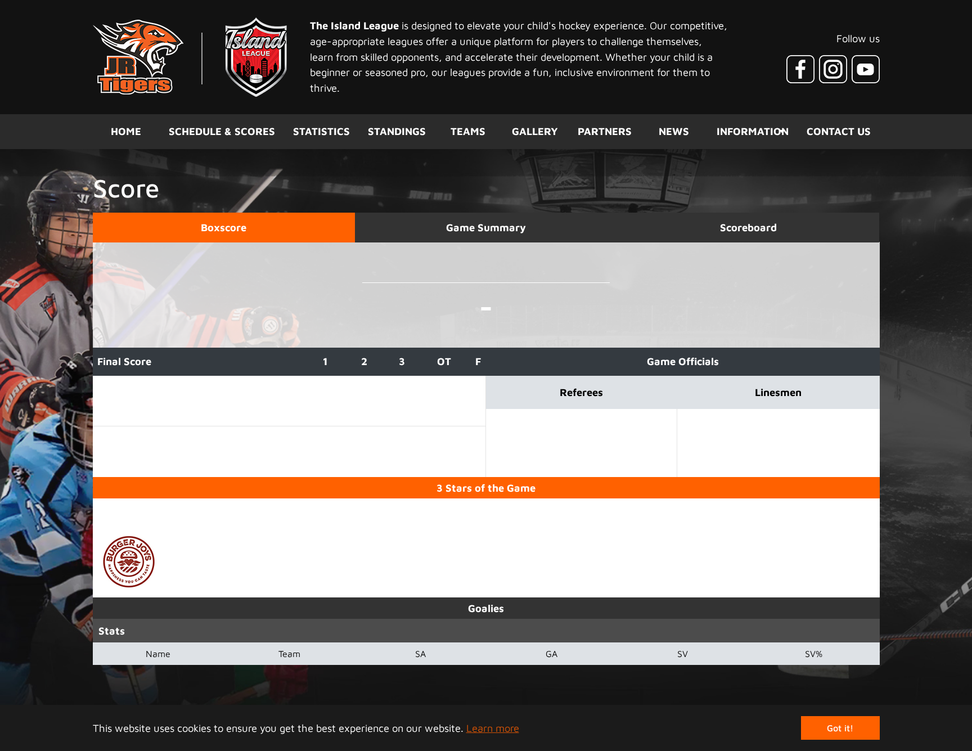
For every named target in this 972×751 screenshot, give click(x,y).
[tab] (224, 227)
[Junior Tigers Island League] (190, 57)
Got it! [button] (840, 728)
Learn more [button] (492, 728)
